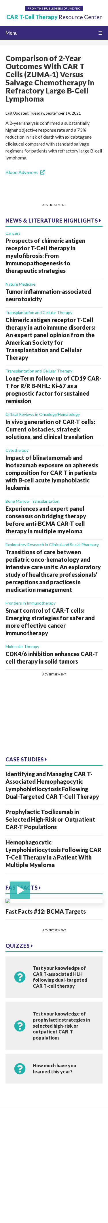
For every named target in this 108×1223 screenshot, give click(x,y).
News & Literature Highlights (52, 220)
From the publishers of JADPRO (54, 8)
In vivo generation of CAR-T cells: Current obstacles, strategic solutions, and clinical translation (50, 429)
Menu (11, 33)
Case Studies (25, 759)
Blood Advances (21, 172)
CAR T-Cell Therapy (54, 17)
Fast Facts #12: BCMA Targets (45, 911)
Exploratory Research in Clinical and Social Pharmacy (52, 544)
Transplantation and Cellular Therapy (38, 312)
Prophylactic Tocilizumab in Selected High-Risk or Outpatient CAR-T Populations (50, 819)
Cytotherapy (17, 450)
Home (11, 1120)
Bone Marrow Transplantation (32, 501)
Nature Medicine (20, 284)
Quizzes (18, 946)
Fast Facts (22, 887)
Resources (15, 1129)
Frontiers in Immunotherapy (30, 603)
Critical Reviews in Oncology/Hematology (42, 414)
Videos (12, 1138)
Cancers (12, 233)
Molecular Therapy (22, 646)
